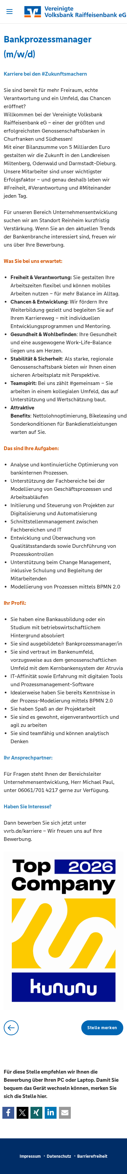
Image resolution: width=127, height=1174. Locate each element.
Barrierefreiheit (92, 1156)
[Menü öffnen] (9, 11)
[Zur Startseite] (63, 11)
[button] (8, 1113)
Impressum (30, 1156)
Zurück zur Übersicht (11, 1027)
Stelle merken (102, 1028)
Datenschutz (59, 1156)
